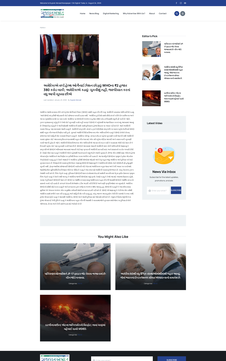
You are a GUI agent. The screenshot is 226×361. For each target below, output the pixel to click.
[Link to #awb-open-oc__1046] (176, 13)
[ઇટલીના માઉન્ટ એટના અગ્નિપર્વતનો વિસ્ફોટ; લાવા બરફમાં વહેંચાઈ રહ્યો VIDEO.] (151, 92)
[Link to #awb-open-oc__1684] (182, 13)
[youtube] (185, 3)
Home (42, 27)
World (80, 283)
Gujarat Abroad (75, 100)
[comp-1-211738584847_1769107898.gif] (69, 35)
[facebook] (176, 3)
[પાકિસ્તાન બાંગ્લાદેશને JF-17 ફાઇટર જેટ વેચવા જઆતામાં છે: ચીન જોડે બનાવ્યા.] (151, 42)
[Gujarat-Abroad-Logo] (52, 9)
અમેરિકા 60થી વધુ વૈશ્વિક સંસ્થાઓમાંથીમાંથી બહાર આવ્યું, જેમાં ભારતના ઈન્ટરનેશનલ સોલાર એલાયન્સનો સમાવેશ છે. (173, 73)
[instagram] (181, 3)
